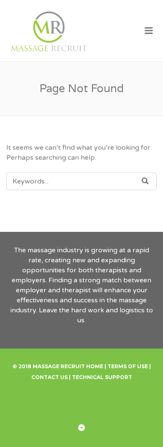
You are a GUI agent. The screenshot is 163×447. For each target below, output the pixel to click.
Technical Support (102, 377)
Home (94, 366)
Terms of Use (127, 366)
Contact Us (49, 377)
